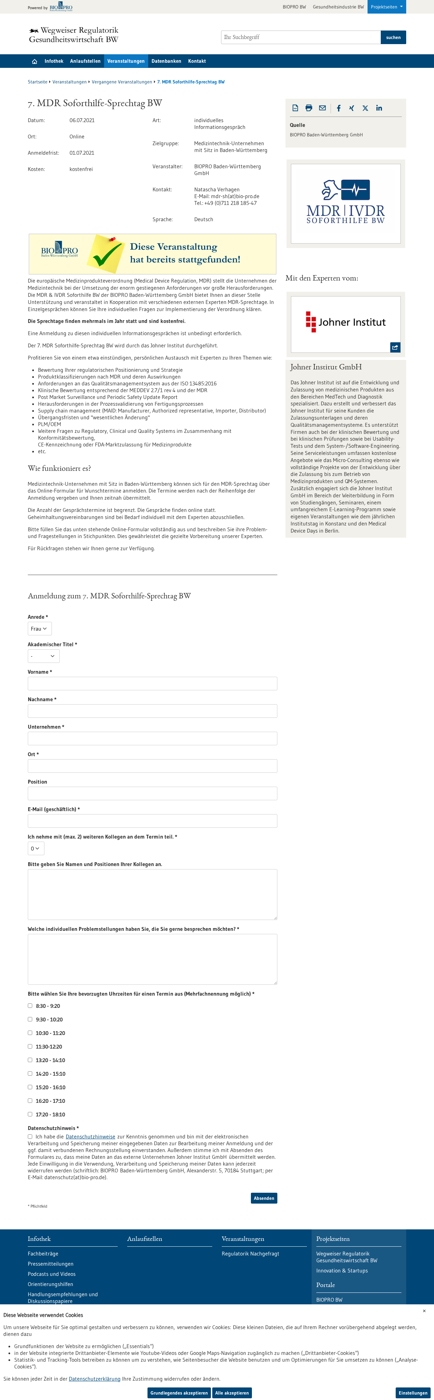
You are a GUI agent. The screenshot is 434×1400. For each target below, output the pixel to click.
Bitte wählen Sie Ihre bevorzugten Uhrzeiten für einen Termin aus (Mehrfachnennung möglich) (153, 993)
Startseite (37, 82)
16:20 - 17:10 (50, 1100)
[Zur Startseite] (75, 34)
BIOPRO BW (294, 7)
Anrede (73, 616)
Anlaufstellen (85, 61)
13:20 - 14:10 (50, 1060)
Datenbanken (166, 61)
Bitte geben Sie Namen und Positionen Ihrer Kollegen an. (95, 864)
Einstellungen (413, 1393)
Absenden (264, 1198)
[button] (339, 108)
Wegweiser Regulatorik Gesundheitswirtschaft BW (346, 1257)
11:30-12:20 (49, 1046)
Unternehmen (81, 726)
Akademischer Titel (87, 644)
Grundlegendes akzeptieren (179, 1393)
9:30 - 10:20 (49, 1019)
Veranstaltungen (126, 61)
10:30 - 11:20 (50, 1033)
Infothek (54, 61)
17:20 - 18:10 (50, 1114)
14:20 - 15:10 (50, 1073)
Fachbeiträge (43, 1253)
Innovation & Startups (342, 1270)
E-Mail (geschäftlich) (89, 809)
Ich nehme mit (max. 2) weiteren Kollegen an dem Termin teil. (137, 836)
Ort (68, 754)
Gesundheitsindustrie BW (338, 7)
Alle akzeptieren (232, 1393)
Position (37, 781)
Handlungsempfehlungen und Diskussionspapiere (63, 1297)
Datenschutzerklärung (95, 1378)
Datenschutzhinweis (88, 1128)
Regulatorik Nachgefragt (250, 1253)
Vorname (75, 671)
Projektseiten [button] (385, 7)
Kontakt (197, 61)
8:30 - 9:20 (48, 1005)
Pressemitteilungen (51, 1263)
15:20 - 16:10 (50, 1087)
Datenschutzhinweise (90, 1136)
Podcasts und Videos (52, 1273)
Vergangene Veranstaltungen (122, 82)
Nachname (77, 699)
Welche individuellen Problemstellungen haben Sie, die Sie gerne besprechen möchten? (153, 928)
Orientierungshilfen (50, 1284)
